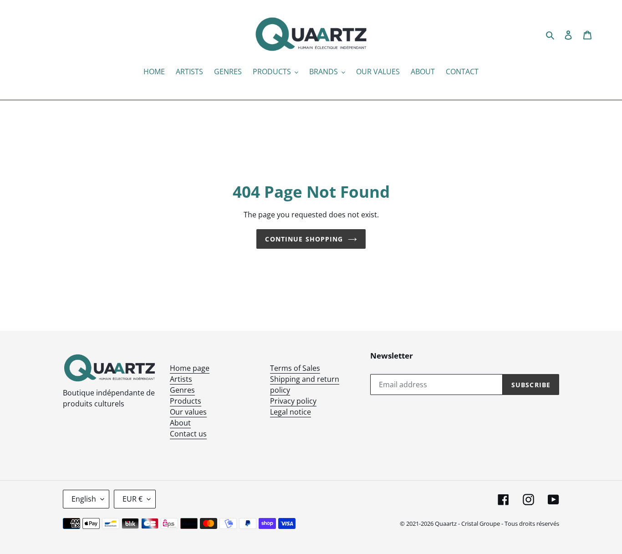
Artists (181, 379)
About (180, 423)
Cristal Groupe (480, 523)
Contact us (188, 434)
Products (185, 401)
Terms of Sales (295, 368)
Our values (188, 412)
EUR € (132, 499)
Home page (189, 368)
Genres (182, 390)
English (83, 499)
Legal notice (290, 412)
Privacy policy (293, 401)
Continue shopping (304, 239)
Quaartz (446, 523)
